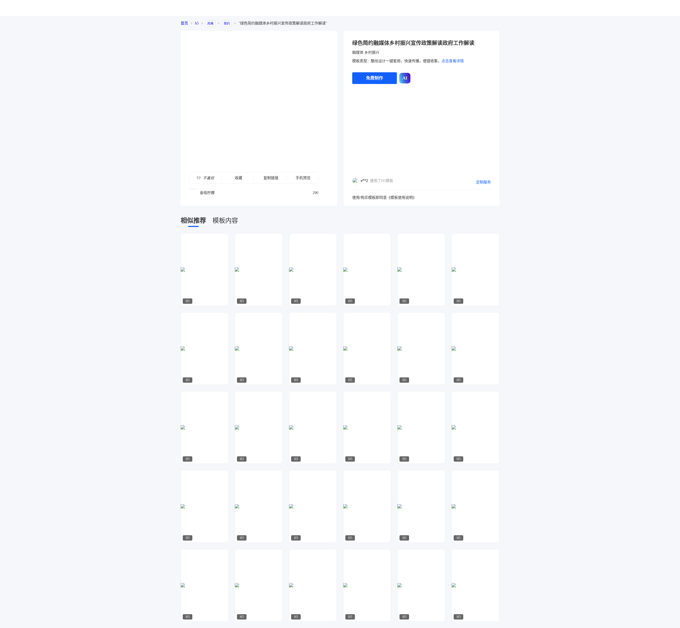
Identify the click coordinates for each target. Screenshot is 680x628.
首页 (184, 23)
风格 (210, 24)
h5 (197, 23)
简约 (227, 24)
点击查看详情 (452, 61)
